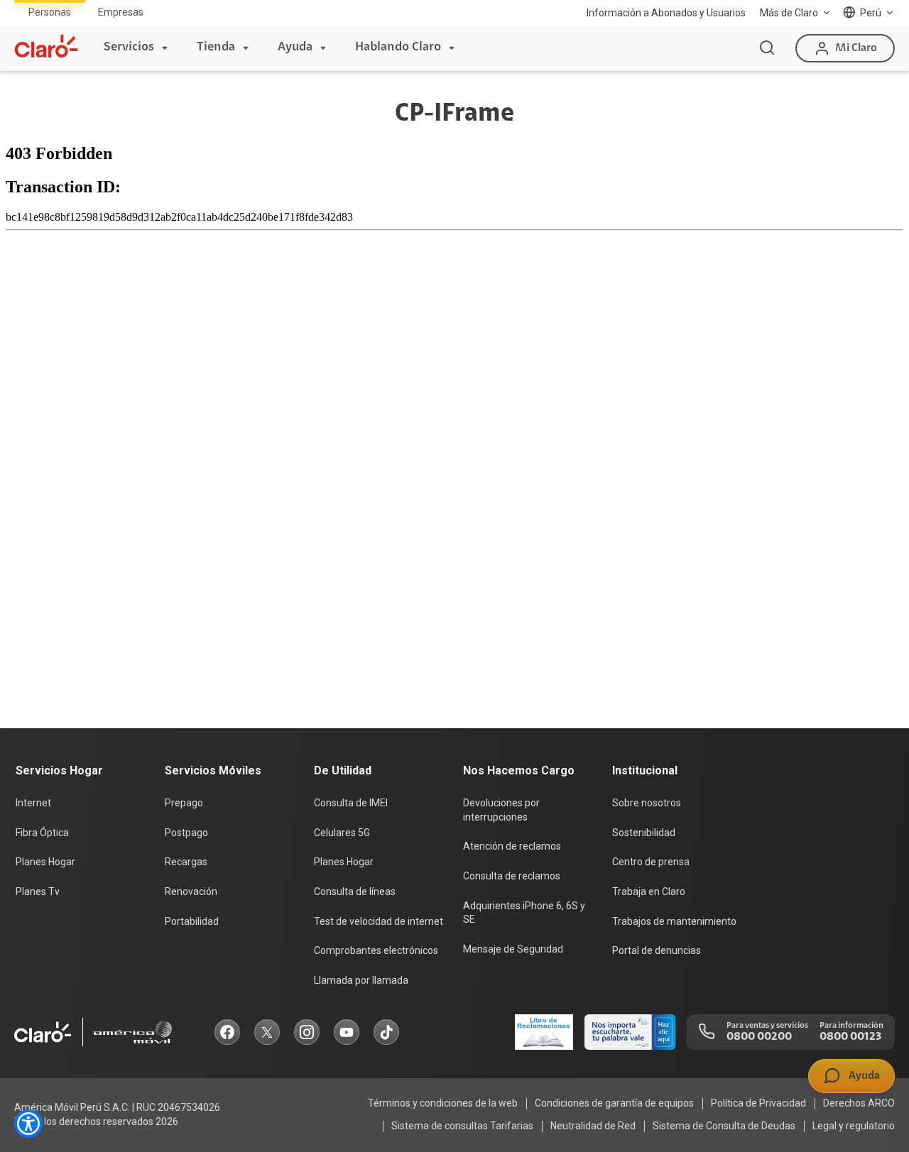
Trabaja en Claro (648, 891)
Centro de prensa (651, 861)
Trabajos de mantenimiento (674, 921)
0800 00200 (759, 1037)
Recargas (186, 861)
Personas (49, 12)
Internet (33, 802)
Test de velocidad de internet (378, 921)
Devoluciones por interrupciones (501, 810)
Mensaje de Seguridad (513, 949)
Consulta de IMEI (351, 802)
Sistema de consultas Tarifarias (462, 1125)
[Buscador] (767, 48)
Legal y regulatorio (853, 1125)
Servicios (129, 47)
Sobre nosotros (646, 802)
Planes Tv (38, 891)
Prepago (184, 802)
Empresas (120, 12)
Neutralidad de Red (593, 1125)
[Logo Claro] (46, 46)
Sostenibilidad (643, 832)
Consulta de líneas (355, 891)
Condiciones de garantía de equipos (614, 1103)
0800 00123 (850, 1037)
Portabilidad (192, 921)
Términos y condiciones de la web (443, 1103)
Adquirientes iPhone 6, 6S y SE (524, 913)
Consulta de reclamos (511, 876)
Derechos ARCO (859, 1103)
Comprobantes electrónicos (376, 950)
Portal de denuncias (656, 950)
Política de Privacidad (758, 1103)
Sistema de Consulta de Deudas (724, 1125)
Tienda (216, 47)
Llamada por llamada (361, 980)
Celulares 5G (342, 832)
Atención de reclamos (512, 846)
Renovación (191, 891)
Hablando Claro (398, 47)
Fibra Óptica (42, 832)
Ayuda (295, 47)
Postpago (186, 832)
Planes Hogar (45, 861)
